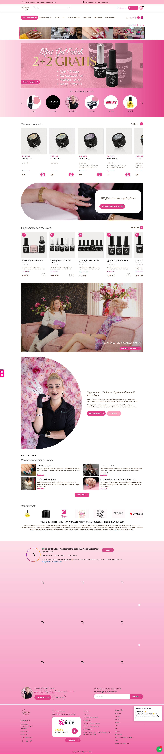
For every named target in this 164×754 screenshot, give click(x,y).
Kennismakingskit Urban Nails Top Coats (61, 261)
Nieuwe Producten (74, 17)
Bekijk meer (74, 741)
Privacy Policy (87, 720)
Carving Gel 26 (27, 158)
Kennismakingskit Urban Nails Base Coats (89, 261)
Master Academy (43, 465)
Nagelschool (87, 17)
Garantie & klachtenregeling (91, 723)
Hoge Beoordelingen (97, 33)
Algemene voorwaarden (90, 717)
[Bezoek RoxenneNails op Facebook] (137, 25)
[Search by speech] (69, 8)
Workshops (113, 413)
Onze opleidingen (95, 413)
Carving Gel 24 (84, 158)
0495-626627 (53, 692)
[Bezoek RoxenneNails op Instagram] (140, 25)
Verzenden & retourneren (91, 726)
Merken (57, 17)
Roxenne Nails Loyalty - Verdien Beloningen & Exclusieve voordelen (96, 733)
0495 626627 (25, 731)
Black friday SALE (107, 465)
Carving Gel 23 (112, 158)
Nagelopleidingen (129, 34)
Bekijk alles (135, 124)
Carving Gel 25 (56, 158)
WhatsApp (70, 691)
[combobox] (52, 8)
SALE (63, 17)
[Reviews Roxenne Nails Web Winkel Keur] (141, 17)
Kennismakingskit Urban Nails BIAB (117, 261)
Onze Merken (98, 17)
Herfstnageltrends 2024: (46, 479)
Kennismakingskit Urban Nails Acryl (32, 261)
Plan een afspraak (46, 17)
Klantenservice (42, 697)
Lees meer (40, 475)
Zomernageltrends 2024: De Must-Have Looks (118, 479)
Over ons (58, 697)
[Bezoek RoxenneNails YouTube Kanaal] (143, 25)
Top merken (66, 33)
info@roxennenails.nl (40, 692)
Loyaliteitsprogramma (35, 33)
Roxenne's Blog (110, 17)
